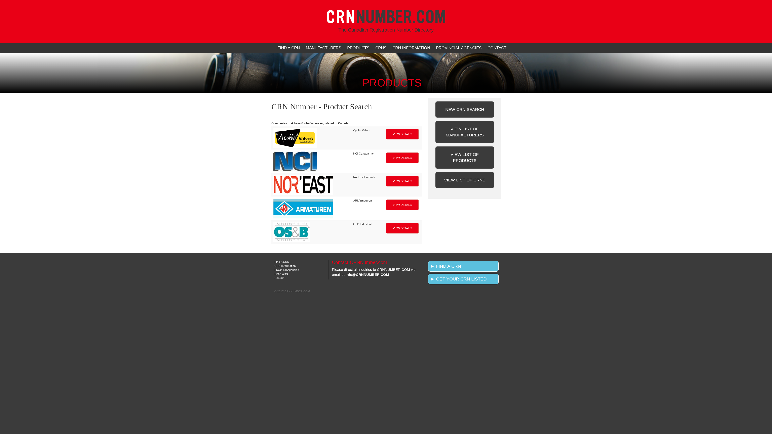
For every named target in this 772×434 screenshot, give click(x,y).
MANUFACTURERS (323, 48)
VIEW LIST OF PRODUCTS (465, 157)
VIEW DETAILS (402, 134)
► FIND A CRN (445, 266)
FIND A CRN (288, 48)
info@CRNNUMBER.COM (367, 275)
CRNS (380, 48)
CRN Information (285, 265)
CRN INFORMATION (411, 48)
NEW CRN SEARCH (464, 109)
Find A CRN (281, 261)
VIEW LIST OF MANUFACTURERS (465, 132)
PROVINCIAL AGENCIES (458, 48)
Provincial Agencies (286, 269)
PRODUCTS (358, 48)
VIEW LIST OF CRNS (464, 180)
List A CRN (281, 273)
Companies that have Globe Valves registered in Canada (310, 123)
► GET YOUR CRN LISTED (458, 278)
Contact (279, 277)
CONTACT (497, 48)
